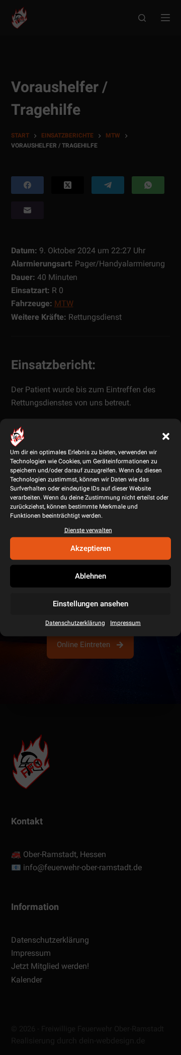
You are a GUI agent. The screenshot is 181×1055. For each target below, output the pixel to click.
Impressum (125, 622)
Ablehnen (90, 576)
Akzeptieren (90, 548)
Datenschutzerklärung (75, 622)
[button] (166, 436)
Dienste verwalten (88, 529)
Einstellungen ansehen (90, 603)
